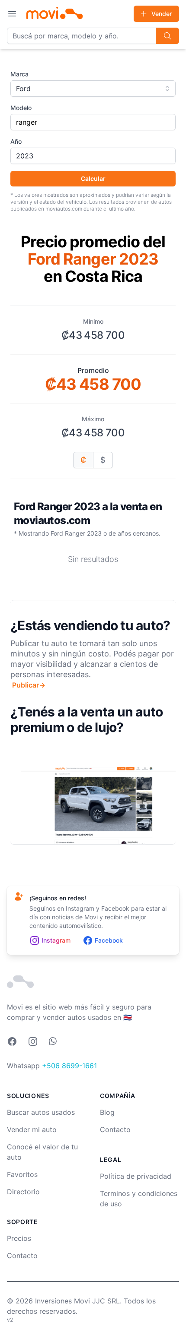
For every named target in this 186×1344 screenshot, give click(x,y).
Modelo (21, 107)
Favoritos (22, 1174)
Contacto (22, 1255)
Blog (107, 1112)
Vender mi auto (32, 1129)
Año (16, 141)
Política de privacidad (135, 1176)
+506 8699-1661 (69, 1065)
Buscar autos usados (41, 1112)
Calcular (93, 178)
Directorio (23, 1191)
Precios (19, 1238)
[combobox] (93, 88)
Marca (19, 74)
